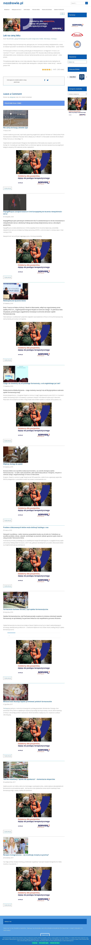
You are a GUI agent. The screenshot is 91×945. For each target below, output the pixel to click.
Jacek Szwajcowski (33, 39)
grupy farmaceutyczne (21, 39)
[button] (68, 77)
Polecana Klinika (36, 9)
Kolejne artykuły (34, 912)
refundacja (47, 39)
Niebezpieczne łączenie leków (14, 301)
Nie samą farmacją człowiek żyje (15, 127)
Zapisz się (71, 62)
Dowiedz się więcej (54, 942)
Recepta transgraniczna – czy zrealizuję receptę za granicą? (26, 855)
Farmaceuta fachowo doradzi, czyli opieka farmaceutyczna (25, 609)
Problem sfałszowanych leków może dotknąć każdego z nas (25, 527)
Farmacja (53, 39)
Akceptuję (34, 942)
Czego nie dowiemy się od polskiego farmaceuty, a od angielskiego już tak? (31, 383)
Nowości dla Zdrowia (47, 9)
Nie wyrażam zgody (43, 942)
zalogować (13, 97)
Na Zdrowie (10, 39)
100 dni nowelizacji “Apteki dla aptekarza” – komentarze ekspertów (29, 779)
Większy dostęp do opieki (13, 464)
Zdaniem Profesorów (59, 9)
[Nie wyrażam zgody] (89, 940)
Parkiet (41, 39)
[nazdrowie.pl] (17, 3)
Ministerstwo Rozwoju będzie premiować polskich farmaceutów (27, 701)
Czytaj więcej (7, 188)
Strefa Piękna (27, 9)
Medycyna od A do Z (16, 9)
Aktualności (6, 9)
